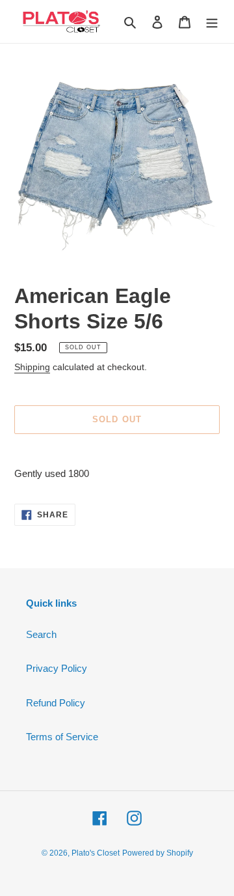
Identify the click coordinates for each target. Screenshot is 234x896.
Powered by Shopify (157, 853)
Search (41, 634)
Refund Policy (55, 702)
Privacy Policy (56, 668)
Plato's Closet (96, 853)
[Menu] (212, 22)
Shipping (32, 367)
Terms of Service (62, 736)
